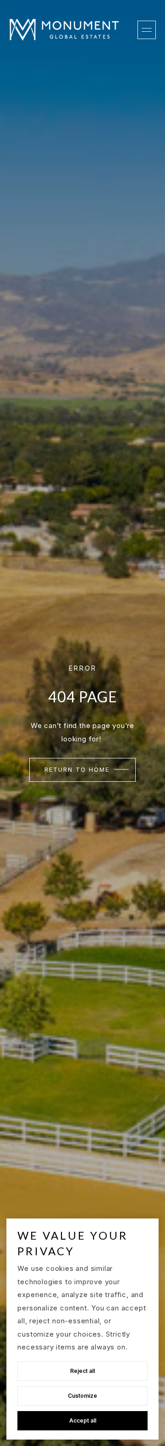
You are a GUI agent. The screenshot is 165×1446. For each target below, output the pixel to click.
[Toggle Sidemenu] (147, 30)
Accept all (82, 1420)
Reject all (82, 1370)
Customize (82, 1395)
